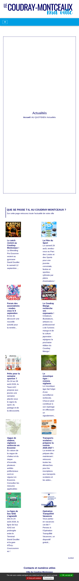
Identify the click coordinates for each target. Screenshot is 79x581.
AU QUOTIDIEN (39, 117)
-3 (71, 558)
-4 (72, 558)
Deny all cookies (34, 578)
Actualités (51, 117)
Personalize (48, 578)
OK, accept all (67, 575)
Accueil (26, 117)
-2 (70, 558)
